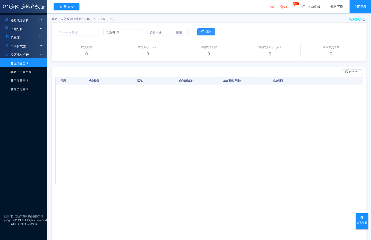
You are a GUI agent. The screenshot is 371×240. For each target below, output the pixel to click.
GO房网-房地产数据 (24, 6)
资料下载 (336, 6)
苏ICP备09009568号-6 (24, 224)
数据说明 (355, 19)
